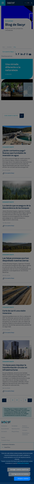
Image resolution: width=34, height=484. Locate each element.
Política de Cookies (23, 463)
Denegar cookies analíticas (19, 469)
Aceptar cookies (23, 478)
